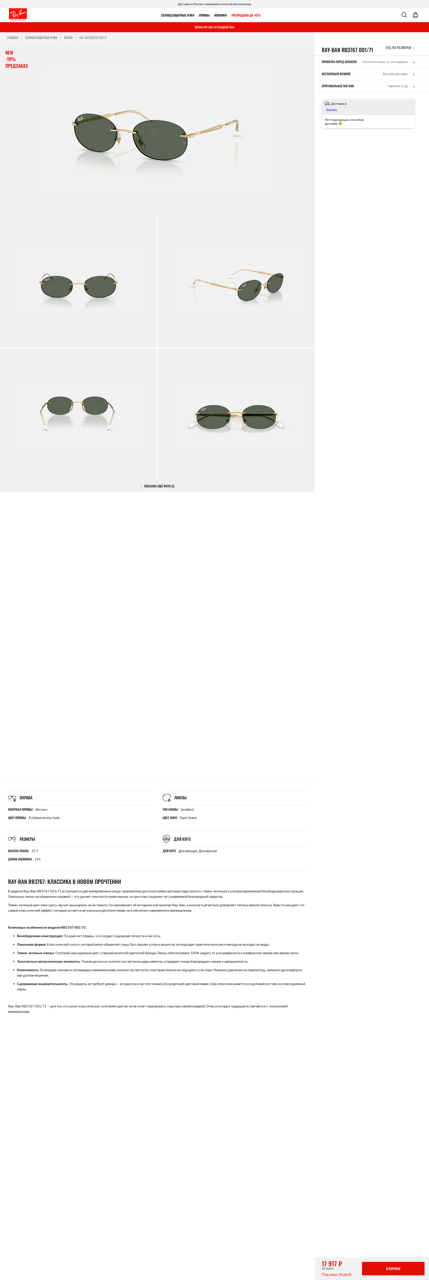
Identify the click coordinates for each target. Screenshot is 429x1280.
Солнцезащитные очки (177, 15)
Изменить (331, 109)
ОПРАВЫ (204, 15)
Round (68, 37)
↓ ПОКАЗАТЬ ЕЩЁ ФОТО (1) (157, 486)
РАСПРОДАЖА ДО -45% (246, 15)
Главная (12, 37)
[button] (400, 47)
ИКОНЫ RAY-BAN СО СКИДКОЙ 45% (215, 27)
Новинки (220, 15)
